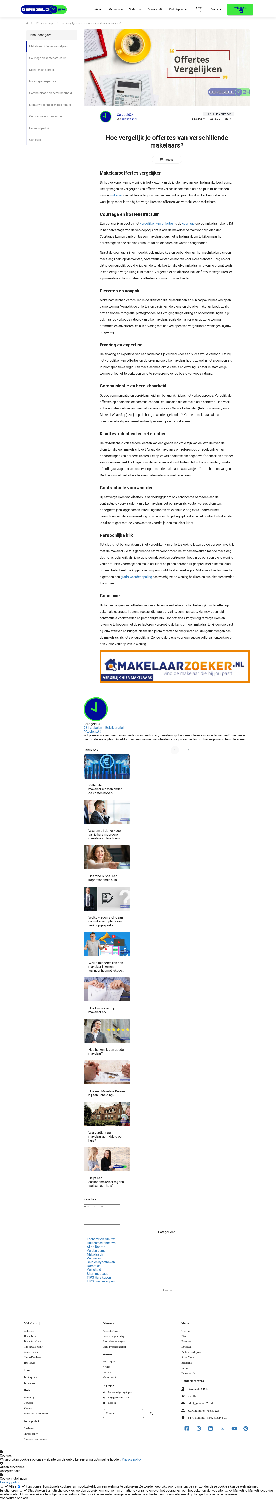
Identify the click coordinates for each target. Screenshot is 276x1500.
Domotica (93, 1266)
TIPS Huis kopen (99, 1277)
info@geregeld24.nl (200, 1403)
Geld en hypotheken (101, 1262)
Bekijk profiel (114, 728)
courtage (188, 223)
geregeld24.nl (129, 118)
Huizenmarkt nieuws (101, 1243)
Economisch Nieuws (101, 1239)
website (92, 731)
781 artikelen (93, 728)
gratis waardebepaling (136, 577)
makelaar (116, 195)
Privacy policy (132, 1459)
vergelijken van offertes (157, 223)
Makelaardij (95, 1254)
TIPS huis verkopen (101, 1281)
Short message (98, 1274)
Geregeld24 (125, 115)
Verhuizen (94, 1258)
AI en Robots (96, 1247)
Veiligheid (94, 1270)
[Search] (151, 1413)
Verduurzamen (97, 1251)
